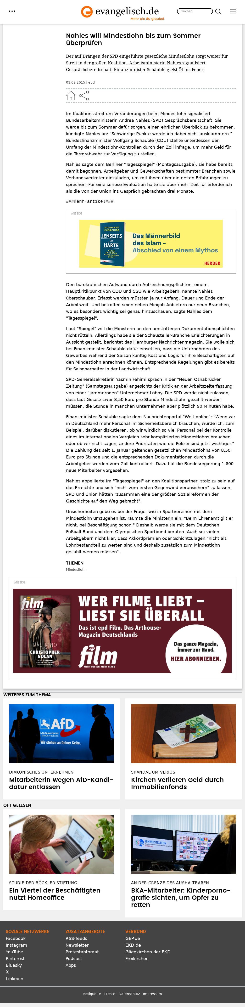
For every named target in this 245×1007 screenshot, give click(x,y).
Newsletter (77, 945)
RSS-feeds (76, 938)
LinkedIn (14, 978)
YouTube (14, 951)
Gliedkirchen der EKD (148, 951)
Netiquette (92, 994)
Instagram (16, 945)
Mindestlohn (76, 569)
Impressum (152, 994)
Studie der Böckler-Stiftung (43, 883)
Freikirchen (137, 958)
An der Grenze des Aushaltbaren (170, 883)
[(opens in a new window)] (151, 244)
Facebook (16, 938)
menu (12, 11)
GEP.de (132, 938)
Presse (109, 994)
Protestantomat (82, 951)
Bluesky (14, 965)
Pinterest (15, 958)
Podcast (74, 958)
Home (71, 95)
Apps (71, 965)
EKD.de (133, 945)
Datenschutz (129, 994)
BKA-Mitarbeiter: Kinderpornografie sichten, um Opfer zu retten (180, 898)
